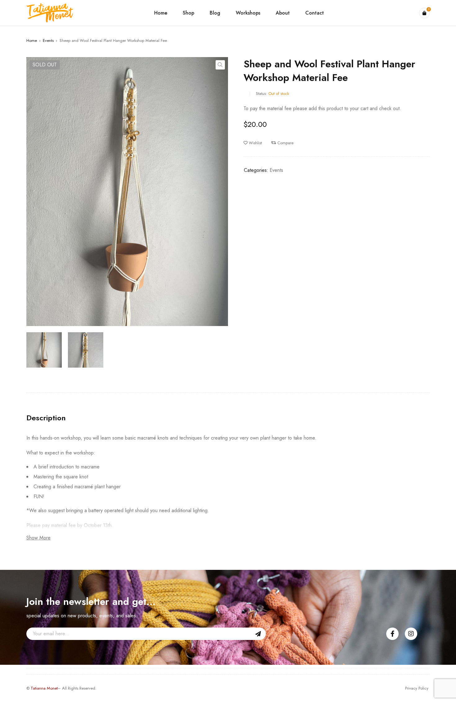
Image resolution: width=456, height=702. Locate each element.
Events (48, 40)
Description (46, 417)
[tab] (46, 417)
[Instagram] (411, 634)
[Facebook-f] (392, 634)
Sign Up (258, 634)
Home (31, 40)
